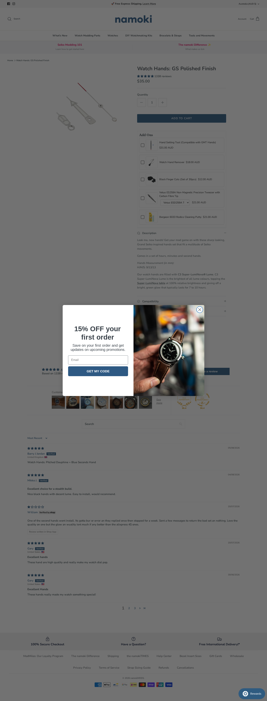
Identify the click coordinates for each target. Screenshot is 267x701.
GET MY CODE (98, 371)
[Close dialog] (200, 309)
